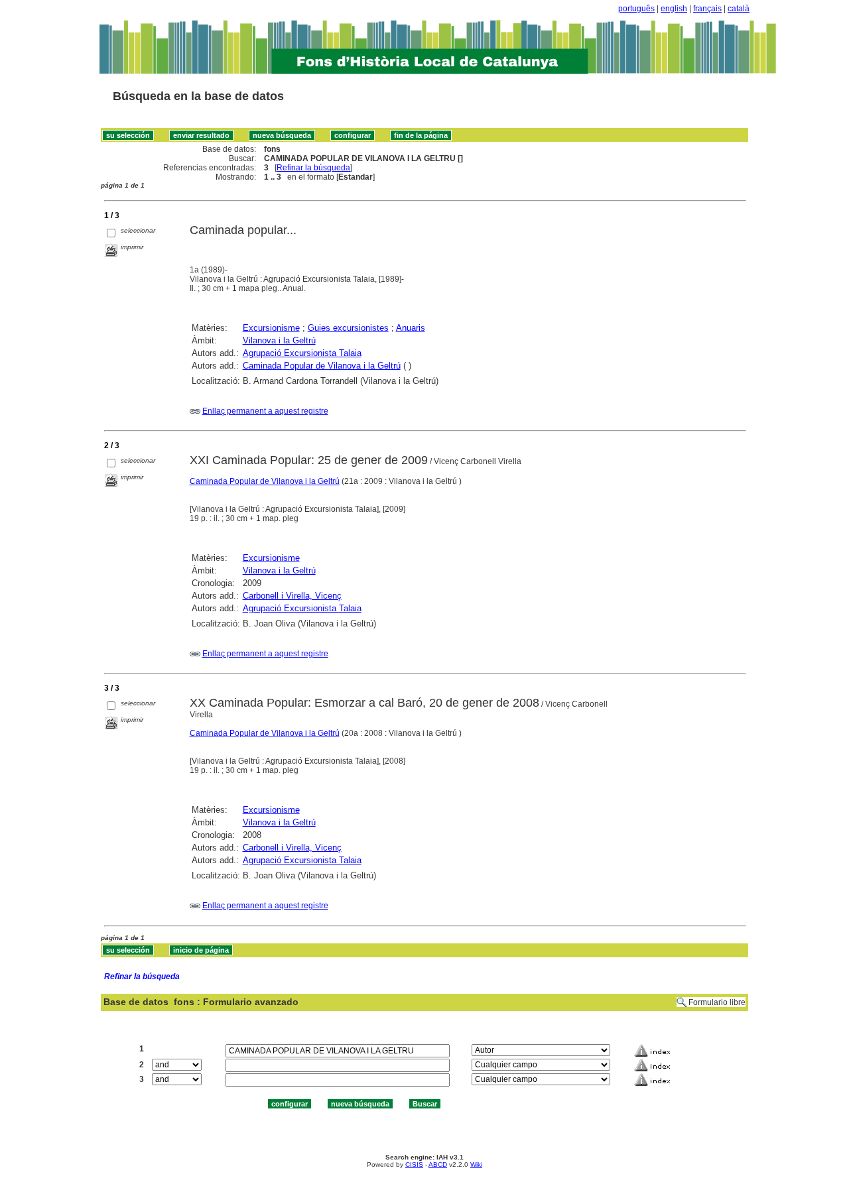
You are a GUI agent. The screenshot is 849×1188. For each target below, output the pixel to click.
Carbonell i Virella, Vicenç (292, 596)
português (636, 8)
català (739, 8)
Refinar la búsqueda (313, 167)
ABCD (437, 1164)
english (674, 8)
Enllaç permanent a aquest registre (265, 411)
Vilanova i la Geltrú (279, 340)
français (707, 8)
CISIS (414, 1164)
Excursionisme (271, 328)
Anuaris (410, 328)
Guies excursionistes (348, 328)
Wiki (476, 1164)
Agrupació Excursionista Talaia (302, 353)
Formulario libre (717, 1002)
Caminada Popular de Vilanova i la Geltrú (322, 366)
